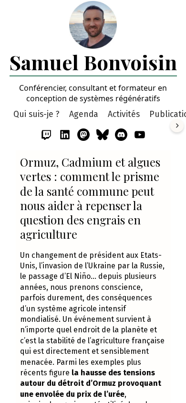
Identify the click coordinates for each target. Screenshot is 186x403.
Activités (124, 114)
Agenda (83, 114)
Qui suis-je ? (36, 114)
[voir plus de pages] (177, 125)
